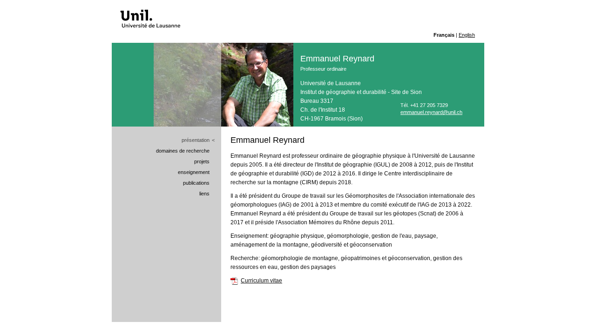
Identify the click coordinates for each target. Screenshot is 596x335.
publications (196, 183)
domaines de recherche (183, 151)
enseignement (194, 172)
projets (202, 161)
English (467, 35)
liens (204, 193)
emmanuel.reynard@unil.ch (431, 112)
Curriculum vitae (261, 280)
